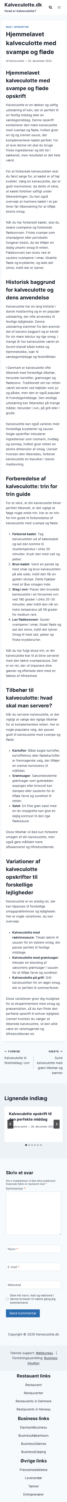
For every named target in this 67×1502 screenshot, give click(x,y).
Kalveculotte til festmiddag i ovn (17, 1057)
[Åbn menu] (59, 7)
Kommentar (16, 1188)
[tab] (26, 1145)
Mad (9, 27)
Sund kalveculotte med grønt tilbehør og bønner (50, 1062)
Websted (14, 1285)
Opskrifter (21, 27)
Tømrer (33, 1486)
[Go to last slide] (10, 1124)
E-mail (14, 1267)
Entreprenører (33, 1494)
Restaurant (33, 1385)
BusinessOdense (33, 1444)
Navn (13, 1249)
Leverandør (33, 1478)
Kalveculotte (16, 60)
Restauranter (33, 1393)
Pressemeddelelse (33, 1470)
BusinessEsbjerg (33, 1452)
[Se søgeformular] (50, 7)
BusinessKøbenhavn (33, 1435)
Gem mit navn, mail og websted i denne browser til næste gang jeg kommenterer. (32, 1299)
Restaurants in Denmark (34, 1401)
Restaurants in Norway (34, 1409)
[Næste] (57, 1124)
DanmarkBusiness (33, 1427)
